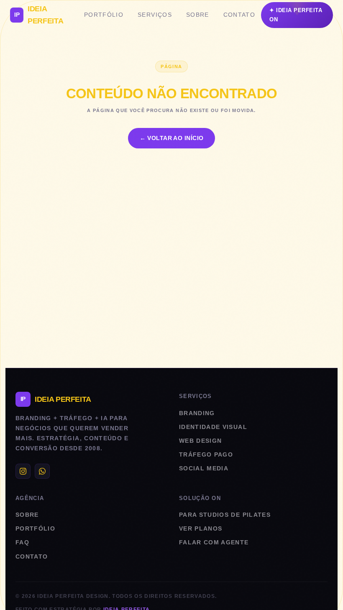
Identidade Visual (213, 427)
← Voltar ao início (172, 138)
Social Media (203, 468)
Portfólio (103, 14)
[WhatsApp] (42, 471)
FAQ (22, 542)
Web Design (200, 440)
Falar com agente (214, 542)
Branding (197, 413)
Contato (239, 14)
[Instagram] (23, 471)
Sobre (197, 14)
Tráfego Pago (206, 454)
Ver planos (200, 528)
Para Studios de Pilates (225, 514)
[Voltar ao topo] (322, 593)
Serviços (155, 14)
